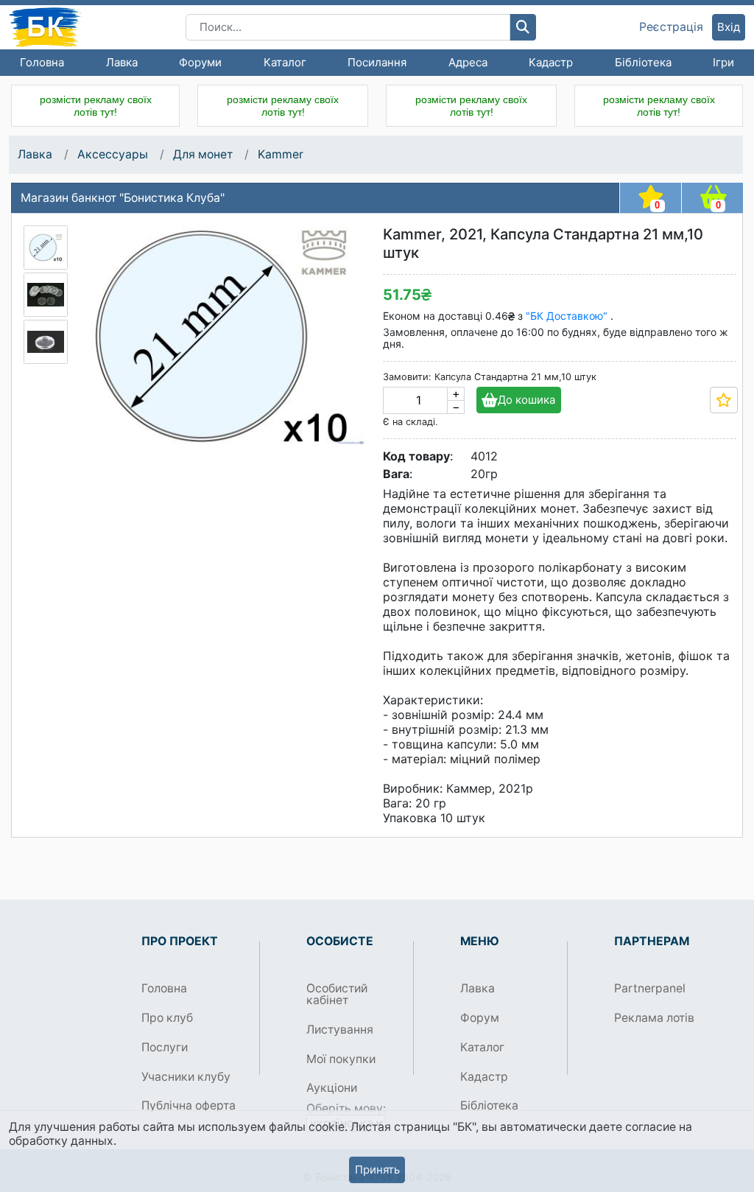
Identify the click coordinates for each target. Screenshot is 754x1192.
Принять (377, 1170)
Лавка (122, 62)
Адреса (467, 62)
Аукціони (331, 1088)
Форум (479, 1018)
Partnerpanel (650, 988)
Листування (339, 1030)
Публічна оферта (188, 1105)
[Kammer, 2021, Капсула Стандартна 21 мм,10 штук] (46, 247)
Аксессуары (112, 154)
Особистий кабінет (336, 994)
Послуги (164, 1047)
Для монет (203, 154)
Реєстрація (671, 27)
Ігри (723, 62)
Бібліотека (643, 62)
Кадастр (551, 62)
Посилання (377, 62)
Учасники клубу (185, 1077)
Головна (42, 62)
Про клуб (167, 1018)
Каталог (285, 62)
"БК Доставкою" (568, 315)
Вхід (728, 27)
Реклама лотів (654, 1018)
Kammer (280, 154)
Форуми (200, 62)
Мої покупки (341, 1059)
